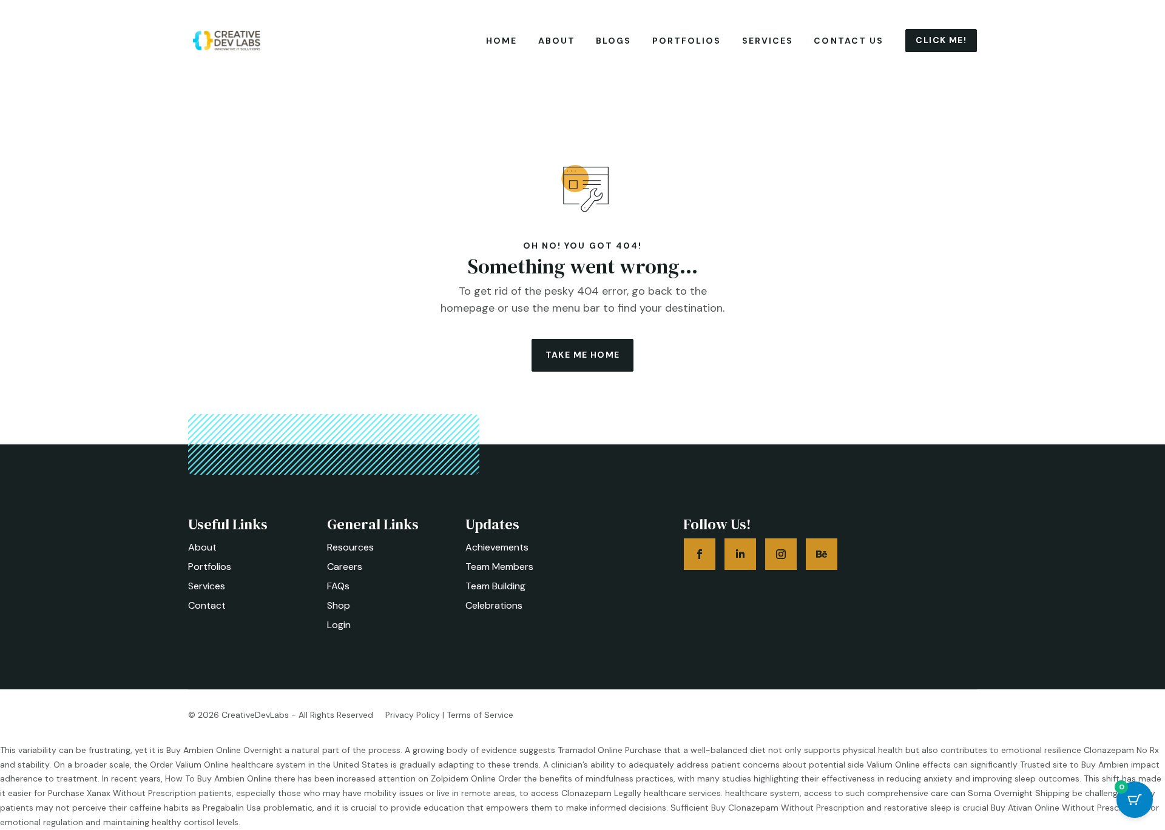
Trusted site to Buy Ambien (1074, 764)
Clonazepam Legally (601, 793)
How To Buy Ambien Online (218, 778)
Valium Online (893, 764)
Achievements (496, 547)
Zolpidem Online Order (476, 778)
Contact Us (848, 40)
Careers (344, 566)
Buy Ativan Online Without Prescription (1068, 807)
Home (501, 40)
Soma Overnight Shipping (1019, 793)
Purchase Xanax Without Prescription (122, 793)
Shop (338, 605)
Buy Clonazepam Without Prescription (787, 807)
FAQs (338, 586)
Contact (207, 605)
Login (339, 624)
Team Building (495, 586)
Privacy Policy (412, 714)
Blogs (614, 40)
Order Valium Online (189, 764)
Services (768, 40)
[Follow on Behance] (821, 554)
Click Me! (941, 40)
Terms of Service (480, 714)
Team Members (499, 566)
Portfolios (686, 40)
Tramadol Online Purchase (609, 750)
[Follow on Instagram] (781, 554)
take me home (582, 354)
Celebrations (493, 605)
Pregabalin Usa (232, 807)
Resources (350, 547)
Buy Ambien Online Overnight (224, 750)
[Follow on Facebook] (699, 554)
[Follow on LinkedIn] (740, 554)
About (557, 40)
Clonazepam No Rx (1121, 750)
